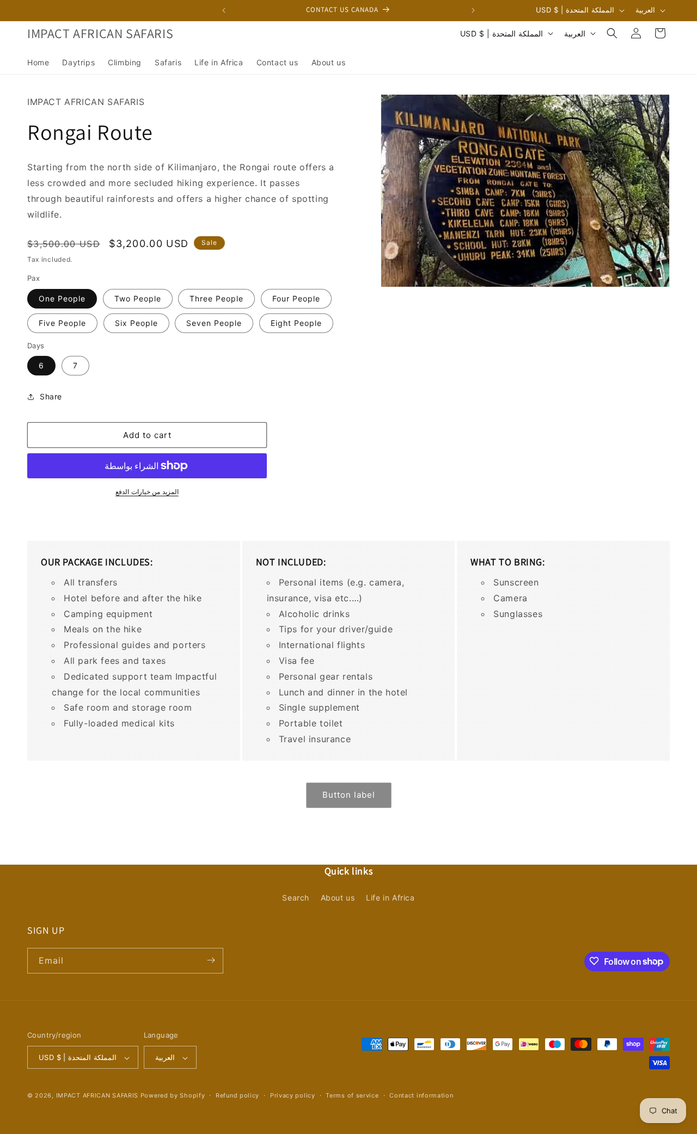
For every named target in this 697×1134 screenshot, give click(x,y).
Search (295, 898)
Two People (137, 298)
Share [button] (51, 396)
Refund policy (237, 1095)
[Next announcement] (473, 10)
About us (338, 898)
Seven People (214, 323)
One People (62, 298)
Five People (62, 323)
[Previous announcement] (224, 10)
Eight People (296, 323)
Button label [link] (348, 795)
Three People (216, 298)
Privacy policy (292, 1095)
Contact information (421, 1095)
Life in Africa (390, 898)
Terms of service (352, 1095)
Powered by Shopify (172, 1096)
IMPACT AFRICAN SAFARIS (97, 1096)
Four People (296, 298)
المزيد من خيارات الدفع (147, 492)
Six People (136, 323)
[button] (612, 33)
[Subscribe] (211, 960)
